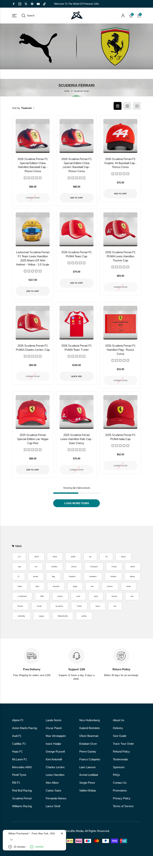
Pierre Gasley (87, 751)
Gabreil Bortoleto (89, 728)
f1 (18, 576)
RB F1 (16, 782)
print (96, 596)
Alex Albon (52, 782)
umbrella (21, 616)
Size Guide (119, 735)
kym (37, 586)
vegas (41, 616)
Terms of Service (123, 806)
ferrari (35, 576)
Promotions (120, 790)
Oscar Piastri (54, 728)
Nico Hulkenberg (89, 720)
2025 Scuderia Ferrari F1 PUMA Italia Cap (120, 437)
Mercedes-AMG (22, 767)
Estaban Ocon (88, 743)
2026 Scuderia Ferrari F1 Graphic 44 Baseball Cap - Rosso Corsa (120, 163)
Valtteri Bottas (87, 790)
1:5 (19, 557)
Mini (42, 596)
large (75, 586)
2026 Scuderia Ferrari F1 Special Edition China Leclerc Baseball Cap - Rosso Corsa (76, 165)
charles (54, 567)
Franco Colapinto (89, 759)
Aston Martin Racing (24, 728)
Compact (94, 567)
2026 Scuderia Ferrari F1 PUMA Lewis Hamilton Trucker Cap (120, 256)
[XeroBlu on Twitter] (25, 3)
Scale (39, 606)
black (123, 557)
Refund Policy (121, 751)
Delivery (118, 728)
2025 (55, 557)
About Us (118, 720)
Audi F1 (16, 735)
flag (53, 576)
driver (132, 567)
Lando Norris (53, 720)
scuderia (59, 606)
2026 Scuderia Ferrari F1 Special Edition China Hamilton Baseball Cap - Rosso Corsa (33, 165)
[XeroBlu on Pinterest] (32, 3)
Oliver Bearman (89, 735)
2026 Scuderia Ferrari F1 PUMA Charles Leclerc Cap (33, 347)
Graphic (72, 576)
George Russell (55, 751)
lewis (129, 586)
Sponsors (119, 767)
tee (115, 606)
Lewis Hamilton (55, 774)
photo (60, 596)
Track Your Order (123, 743)
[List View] (137, 106)
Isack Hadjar (53, 743)
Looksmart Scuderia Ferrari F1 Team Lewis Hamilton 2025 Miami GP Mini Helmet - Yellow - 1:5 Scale (32, 258)
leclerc (110, 586)
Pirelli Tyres (19, 774)
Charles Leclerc (55, 767)
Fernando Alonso (56, 798)
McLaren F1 (19, 759)
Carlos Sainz (53, 790)
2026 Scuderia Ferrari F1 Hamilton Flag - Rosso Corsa (120, 349)
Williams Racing (22, 806)
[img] (33, 177)
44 (90, 557)
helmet (113, 576)
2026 (73, 557)
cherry (73, 567)
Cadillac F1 (19, 743)
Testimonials (120, 759)
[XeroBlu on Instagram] (19, 3)
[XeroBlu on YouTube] (38, 3)
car (36, 567)
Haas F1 (17, 751)
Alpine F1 (18, 720)
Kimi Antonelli (54, 759)
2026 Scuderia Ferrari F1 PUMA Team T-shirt (76, 347)
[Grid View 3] (117, 106)
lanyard (56, 586)
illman (132, 576)
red (132, 596)
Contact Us (120, 782)
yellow (84, 616)
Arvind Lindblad (88, 774)
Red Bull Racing (22, 790)
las (92, 586)
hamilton (93, 576)
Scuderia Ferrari (22, 798)
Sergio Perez (87, 782)
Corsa (114, 567)
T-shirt (79, 606)
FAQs (116, 774)
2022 (36, 557)
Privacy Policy (121, 798)
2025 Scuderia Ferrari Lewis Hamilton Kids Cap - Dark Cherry (76, 439)
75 (106, 557)
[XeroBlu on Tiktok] (44, 3)
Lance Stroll (53, 806)
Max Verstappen (56, 735)
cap (19, 567)
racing (114, 596)
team (98, 606)
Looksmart (22, 596)
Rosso (20, 606)
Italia (20, 586)
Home (67, 91)
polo (78, 596)
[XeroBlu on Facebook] (13, 3)
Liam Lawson (87, 767)
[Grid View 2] (127, 106)
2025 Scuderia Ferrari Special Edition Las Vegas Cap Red (33, 439)
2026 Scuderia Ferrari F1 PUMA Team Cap (76, 254)
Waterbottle (63, 616)
